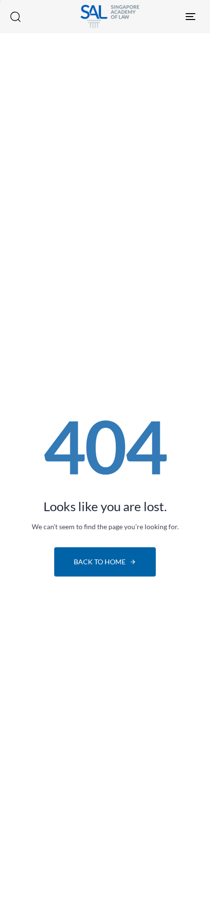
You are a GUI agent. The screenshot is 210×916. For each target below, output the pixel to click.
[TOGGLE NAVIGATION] (168, 16)
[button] (15, 16)
